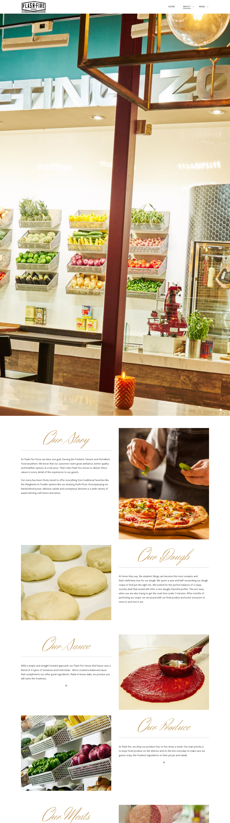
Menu (202, 6)
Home (171, 6)
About (187, 6)
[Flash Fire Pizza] (55, 7)
